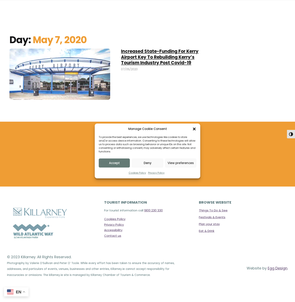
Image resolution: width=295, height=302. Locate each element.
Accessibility (113, 230)
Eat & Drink (206, 231)
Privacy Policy (156, 173)
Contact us (112, 236)
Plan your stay (209, 224)
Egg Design (277, 268)
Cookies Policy (137, 173)
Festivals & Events (212, 217)
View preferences (181, 163)
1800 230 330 (153, 210)
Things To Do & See (213, 210)
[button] (194, 129)
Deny (148, 163)
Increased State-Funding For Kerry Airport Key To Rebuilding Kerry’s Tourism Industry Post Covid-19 (159, 57)
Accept (114, 163)
